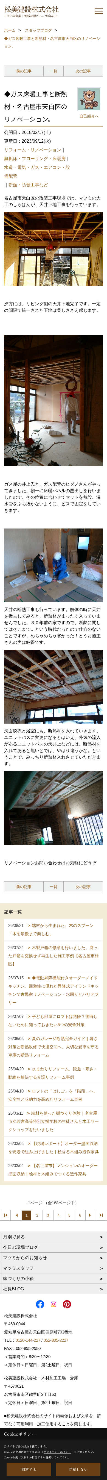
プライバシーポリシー (57, 1452)
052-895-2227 (56, 1340)
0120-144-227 (28, 1340)
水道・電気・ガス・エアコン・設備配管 (37, 171)
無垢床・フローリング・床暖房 (35, 158)
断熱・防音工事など (28, 185)
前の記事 (24, 71)
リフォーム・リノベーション (32, 150)
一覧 (53, 71)
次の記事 (83, 71)
